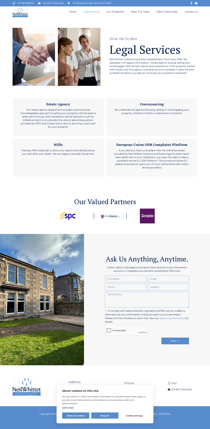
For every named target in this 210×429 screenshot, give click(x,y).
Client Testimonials (167, 12)
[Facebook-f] (191, 3)
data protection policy (172, 318)
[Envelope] (196, 3)
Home (72, 12)
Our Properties (115, 12)
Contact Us (191, 12)
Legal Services (91, 12)
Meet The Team (140, 12)
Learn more (68, 407)
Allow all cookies (76, 415)
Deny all (104, 415)
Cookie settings (134, 415)
